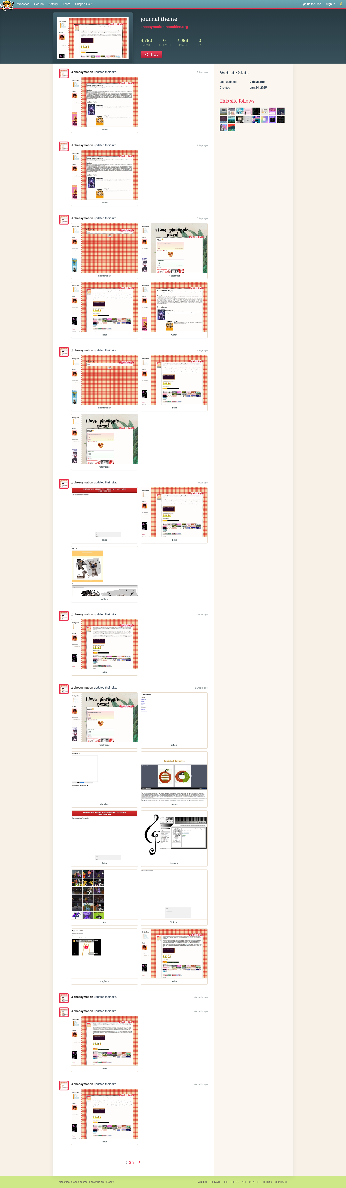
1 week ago (202, 482)
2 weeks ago (201, 614)
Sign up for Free (311, 4)
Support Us (82, 4)
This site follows (237, 101)
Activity (53, 4)
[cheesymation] (64, 73)
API (244, 1182)
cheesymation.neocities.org (164, 26)
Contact (281, 1182)
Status (254, 1182)
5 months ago (201, 996)
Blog (234, 1182)
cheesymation (83, 72)
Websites (23, 4)
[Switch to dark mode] (341, 4)
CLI (226, 1182)
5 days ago (202, 218)
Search (39, 4)
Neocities (64, 1182)
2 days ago (202, 72)
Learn (66, 4)
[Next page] (138, 1162)
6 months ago (201, 1011)
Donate (215, 1182)
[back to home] (7, 5)
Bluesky (109, 1182)
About (202, 1182)
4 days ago (202, 145)
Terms (267, 1182)
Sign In (330, 4)
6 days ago (202, 350)
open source (80, 1182)
